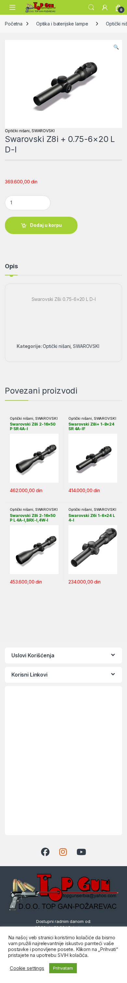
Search (91, 7)
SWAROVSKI (43, 130)
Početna (13, 23)
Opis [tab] (11, 266)
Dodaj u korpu (46, 225)
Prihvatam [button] (63, 968)
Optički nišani (17, 130)
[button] (116, 47)
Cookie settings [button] (27, 968)
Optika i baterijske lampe (62, 23)
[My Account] (104, 7)
